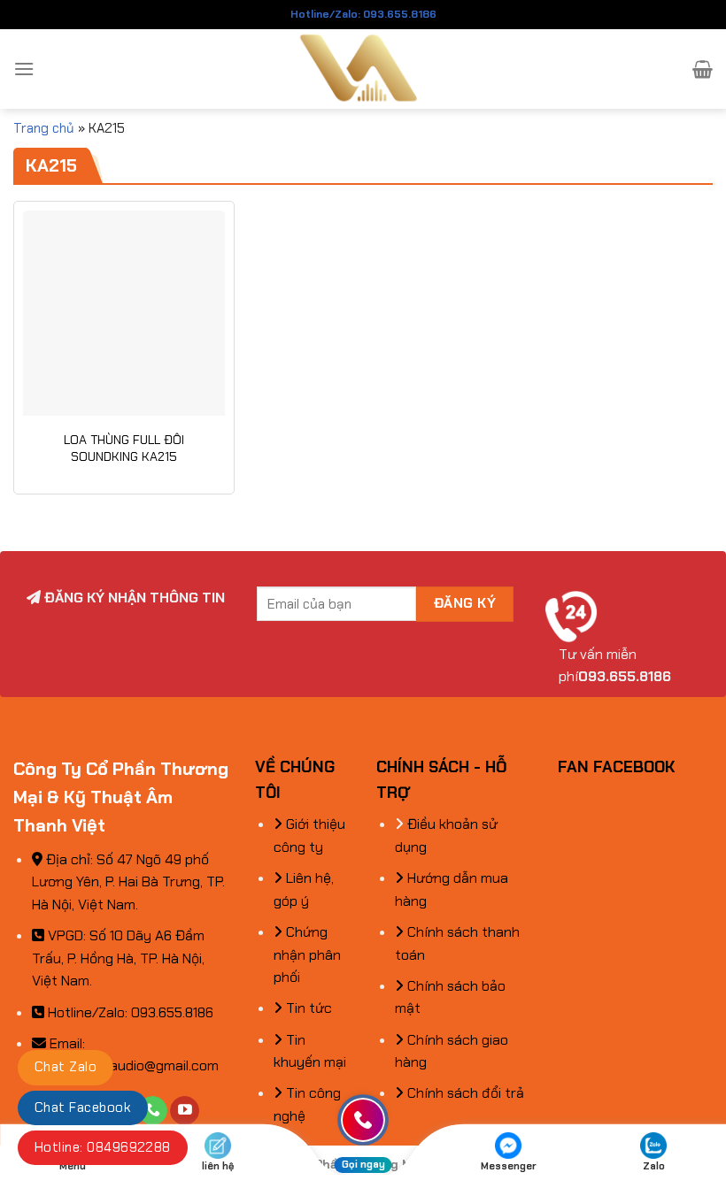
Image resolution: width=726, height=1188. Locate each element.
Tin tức (307, 1008)
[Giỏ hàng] (702, 69)
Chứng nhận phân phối (307, 954)
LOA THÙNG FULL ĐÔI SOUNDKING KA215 (124, 448)
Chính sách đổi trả (464, 1093)
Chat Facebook (83, 1107)
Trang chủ (43, 128)
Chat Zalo (66, 1067)
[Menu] (24, 68)
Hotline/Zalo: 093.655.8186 (363, 14)
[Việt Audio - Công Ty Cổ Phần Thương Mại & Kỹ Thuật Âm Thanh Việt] (363, 69)
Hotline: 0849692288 (103, 1147)
